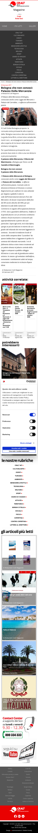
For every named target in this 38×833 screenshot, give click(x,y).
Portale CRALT (10, 777)
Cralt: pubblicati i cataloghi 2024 (14, 560)
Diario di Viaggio (19, 57)
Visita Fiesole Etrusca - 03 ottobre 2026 (19, 310)
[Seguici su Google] (19, 817)
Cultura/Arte (19, 35)
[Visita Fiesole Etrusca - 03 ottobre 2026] (19, 295)
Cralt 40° (19, 33)
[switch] (33, 421)
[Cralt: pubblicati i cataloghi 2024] (19, 553)
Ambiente (19, 43)
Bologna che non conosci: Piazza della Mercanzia (16, 374)
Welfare (19, 51)
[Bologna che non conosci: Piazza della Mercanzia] (19, 365)
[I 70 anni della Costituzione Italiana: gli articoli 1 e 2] (19, 693)
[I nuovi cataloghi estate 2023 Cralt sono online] (19, 588)
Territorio (19, 62)
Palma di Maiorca (9, 630)
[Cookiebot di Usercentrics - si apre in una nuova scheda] (27, 381)
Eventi (19, 38)
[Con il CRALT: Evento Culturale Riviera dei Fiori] (19, 658)
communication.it (16, 830)
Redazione (10, 780)
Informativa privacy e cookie (10, 774)
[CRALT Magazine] (18, 4)
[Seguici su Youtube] (22, 817)
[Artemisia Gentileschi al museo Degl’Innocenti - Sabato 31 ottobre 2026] (31, 295)
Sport (19, 54)
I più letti (18, 26)
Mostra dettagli (26, 443)
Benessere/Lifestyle (19, 46)
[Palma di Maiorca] (19, 623)
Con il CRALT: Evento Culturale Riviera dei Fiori (18, 666)
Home (4, 26)
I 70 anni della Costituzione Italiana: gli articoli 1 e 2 (17, 701)
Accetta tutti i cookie (19, 448)
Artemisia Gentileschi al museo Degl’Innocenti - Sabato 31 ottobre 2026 (32, 312)
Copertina (19, 72)
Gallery (32, 26)
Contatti (10, 771)
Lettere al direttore (19, 78)
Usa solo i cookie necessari (19, 451)
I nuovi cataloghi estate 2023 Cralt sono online (17, 596)
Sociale (19, 67)
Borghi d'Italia (19, 65)
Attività (19, 59)
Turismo (19, 41)
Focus (19, 70)
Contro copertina (19, 75)
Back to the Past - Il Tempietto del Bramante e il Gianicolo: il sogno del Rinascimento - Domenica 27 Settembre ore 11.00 (7, 317)
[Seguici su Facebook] (15, 817)
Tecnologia (19, 49)
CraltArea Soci (19, 17)
